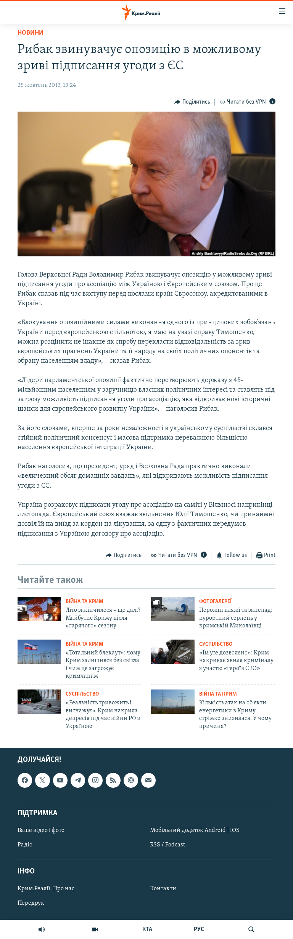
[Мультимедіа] (95, 929)
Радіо (25, 845)
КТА (147, 929)
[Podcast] (131, 780)
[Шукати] (251, 929)
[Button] (192, 102)
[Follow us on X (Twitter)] (42, 780)
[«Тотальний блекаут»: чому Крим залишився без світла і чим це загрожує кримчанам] (39, 652)
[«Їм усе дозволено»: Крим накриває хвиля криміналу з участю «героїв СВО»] (173, 652)
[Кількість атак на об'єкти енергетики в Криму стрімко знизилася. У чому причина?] (173, 701)
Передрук (31, 903)
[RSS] (113, 780)
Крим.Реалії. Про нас (46, 889)
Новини (30, 33)
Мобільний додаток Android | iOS (195, 830)
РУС (199, 929)
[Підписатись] (148, 780)
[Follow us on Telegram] (78, 780)
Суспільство (215, 644)
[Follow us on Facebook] (25, 780)
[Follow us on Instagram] (95, 780)
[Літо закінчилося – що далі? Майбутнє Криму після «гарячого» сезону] (39, 609)
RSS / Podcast (167, 845)
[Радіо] (41, 929)
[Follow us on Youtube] (60, 780)
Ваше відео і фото (41, 830)
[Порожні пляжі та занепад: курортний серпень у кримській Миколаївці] (173, 609)
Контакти (163, 889)
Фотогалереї (215, 602)
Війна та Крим (84, 602)
